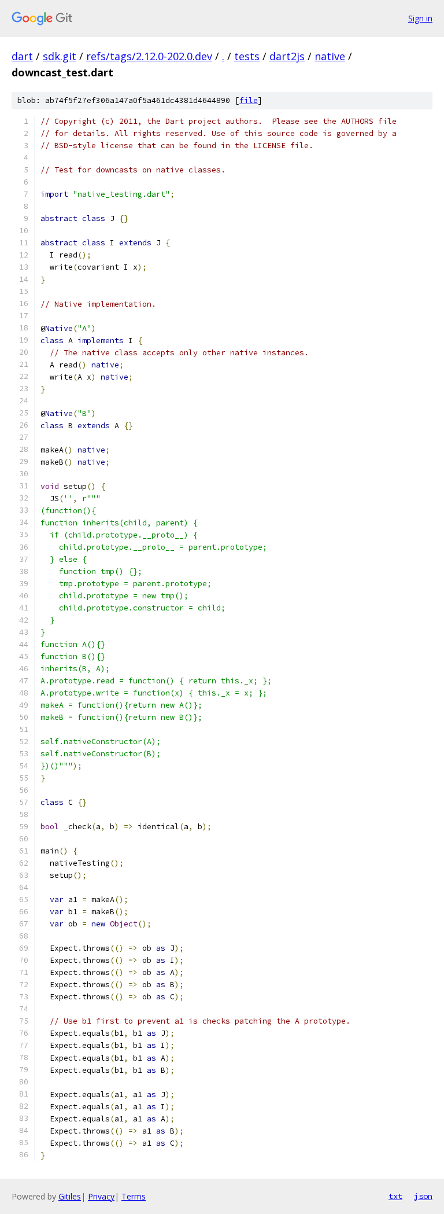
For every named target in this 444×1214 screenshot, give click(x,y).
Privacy (101, 1196)
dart (22, 56)
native (329, 56)
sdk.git (59, 56)
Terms (133, 1196)
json (423, 1196)
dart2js (287, 56)
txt (395, 1196)
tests (247, 56)
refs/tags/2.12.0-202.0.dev (149, 56)
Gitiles (69, 1196)
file (248, 100)
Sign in (420, 18)
